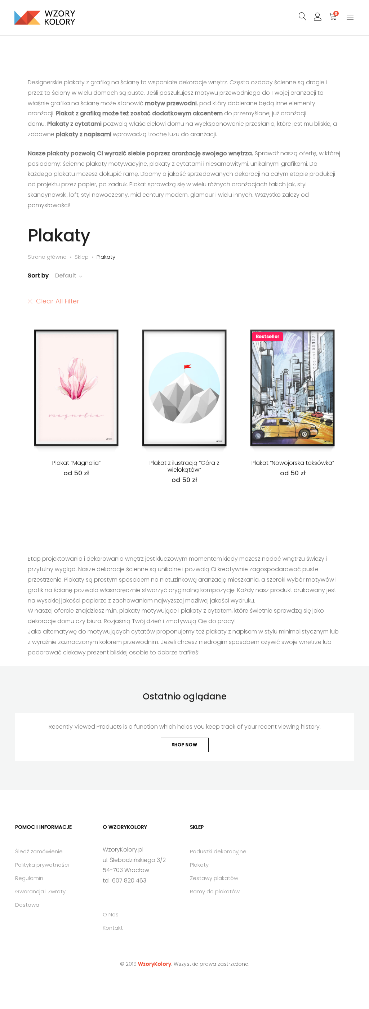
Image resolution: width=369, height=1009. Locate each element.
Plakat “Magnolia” (76, 462)
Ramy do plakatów (215, 891)
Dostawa (27, 904)
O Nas (111, 914)
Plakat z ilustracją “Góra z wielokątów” (184, 466)
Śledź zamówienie (39, 851)
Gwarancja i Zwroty (40, 891)
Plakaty (199, 864)
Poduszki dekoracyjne (218, 851)
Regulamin (29, 878)
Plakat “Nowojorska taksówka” (293, 462)
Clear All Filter (57, 301)
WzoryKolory (154, 964)
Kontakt (113, 928)
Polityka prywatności (42, 864)
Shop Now (184, 745)
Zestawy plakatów (214, 878)
